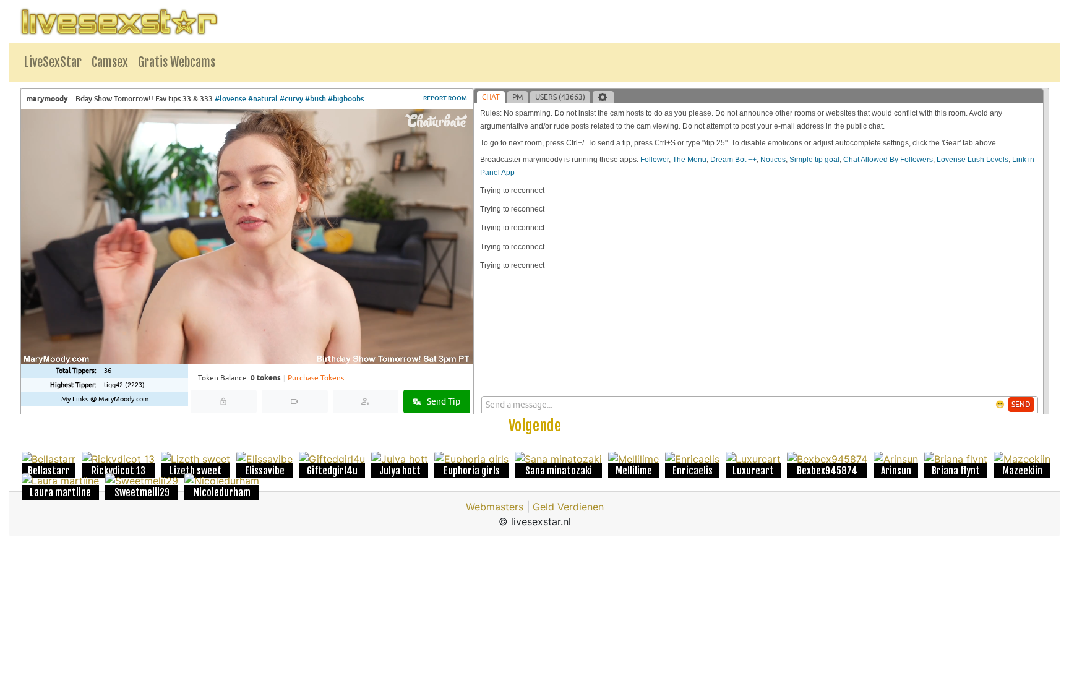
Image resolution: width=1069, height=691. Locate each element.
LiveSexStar (53, 62)
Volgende (535, 425)
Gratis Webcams (176, 62)
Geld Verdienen (568, 506)
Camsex (110, 62)
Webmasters (494, 506)
